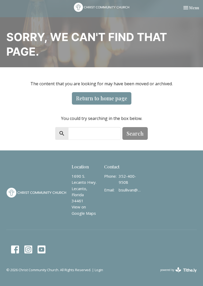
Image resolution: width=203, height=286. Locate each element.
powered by (175, 274)
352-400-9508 (127, 179)
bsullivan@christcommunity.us (130, 190)
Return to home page (101, 98)
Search (135, 133)
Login (99, 269)
